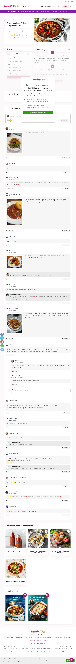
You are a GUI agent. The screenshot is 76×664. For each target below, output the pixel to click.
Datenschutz (38, 637)
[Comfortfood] (38, 608)
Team (12, 637)
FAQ (8, 637)
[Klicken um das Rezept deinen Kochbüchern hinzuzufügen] (15, 548)
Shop (54, 6)
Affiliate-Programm (20, 637)
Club (58, 6)
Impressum (30, 637)
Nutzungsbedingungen (50, 637)
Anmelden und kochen (38, 118)
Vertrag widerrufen (63, 637)
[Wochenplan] (4, 25)
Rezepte (24, 6)
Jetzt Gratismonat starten (38, 112)
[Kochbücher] (4, 20)
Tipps (29, 6)
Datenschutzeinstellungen (38, 640)
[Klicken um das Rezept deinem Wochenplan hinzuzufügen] (23, 531)
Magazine (47, 6)
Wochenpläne (37, 6)
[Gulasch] (15, 608)
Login (66, 6)
